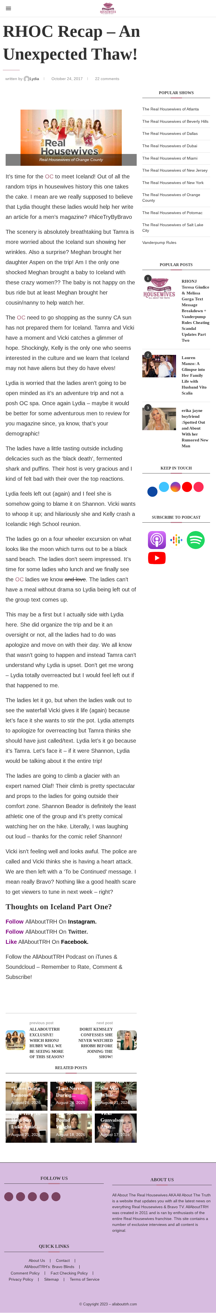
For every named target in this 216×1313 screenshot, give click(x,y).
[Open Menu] (8, 8)
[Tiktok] (44, 1196)
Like (11, 942)
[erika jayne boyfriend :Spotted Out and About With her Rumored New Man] (159, 419)
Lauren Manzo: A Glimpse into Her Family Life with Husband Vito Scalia (194, 375)
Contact (63, 1260)
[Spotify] (196, 534)
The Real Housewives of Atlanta (170, 109)
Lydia (35, 78)
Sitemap (51, 1279)
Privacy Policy (21, 1279)
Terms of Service (85, 1279)
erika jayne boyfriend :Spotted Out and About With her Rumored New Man (195, 428)
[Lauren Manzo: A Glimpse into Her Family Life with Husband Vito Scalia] (159, 366)
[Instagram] (32, 1196)
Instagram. (82, 922)
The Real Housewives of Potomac (172, 212)
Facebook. (75, 942)
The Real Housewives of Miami (169, 158)
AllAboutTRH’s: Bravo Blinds (49, 1266)
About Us (37, 1260)
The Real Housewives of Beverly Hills (175, 121)
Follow (15, 922)
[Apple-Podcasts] (157, 534)
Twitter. (78, 932)
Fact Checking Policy (69, 1273)
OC (49, 176)
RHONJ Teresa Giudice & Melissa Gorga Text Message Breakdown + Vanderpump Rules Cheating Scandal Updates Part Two (196, 311)
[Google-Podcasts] (176, 534)
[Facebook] (8, 1196)
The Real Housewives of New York (173, 182)
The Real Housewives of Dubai (169, 146)
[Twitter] (20, 1196)
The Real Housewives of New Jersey (175, 170)
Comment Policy (25, 1273)
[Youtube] (157, 552)
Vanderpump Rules (159, 242)
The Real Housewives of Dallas (170, 133)
